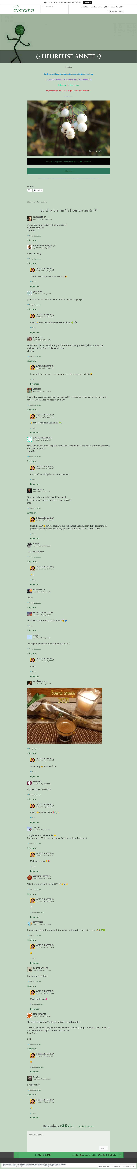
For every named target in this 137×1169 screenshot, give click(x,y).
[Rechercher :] (53, 6)
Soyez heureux (43, 1155)
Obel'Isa (37, 389)
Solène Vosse (40, 681)
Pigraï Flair (39, 589)
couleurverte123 (45, 268)
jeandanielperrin (42, 438)
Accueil (85, 7)
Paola (36, 1077)
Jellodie (37, 291)
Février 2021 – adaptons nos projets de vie (94, 1155)
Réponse (103, 1148)
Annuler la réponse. (85, 1126)
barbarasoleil (40, 968)
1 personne (37, 236)
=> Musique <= (68, 171)
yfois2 (36, 827)
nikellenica (39, 217)
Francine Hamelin (43, 612)
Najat (36, 635)
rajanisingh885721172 (44, 245)
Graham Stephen (42, 876)
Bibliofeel (38, 922)
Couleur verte (115, 11)
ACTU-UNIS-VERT (100, 7)
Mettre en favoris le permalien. (37, 202)
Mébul (36, 543)
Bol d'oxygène (24, 9)
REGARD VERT (116, 7)
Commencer (87, 2)
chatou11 (38, 337)
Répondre (31, 240)
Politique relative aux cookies (53, 1165)
